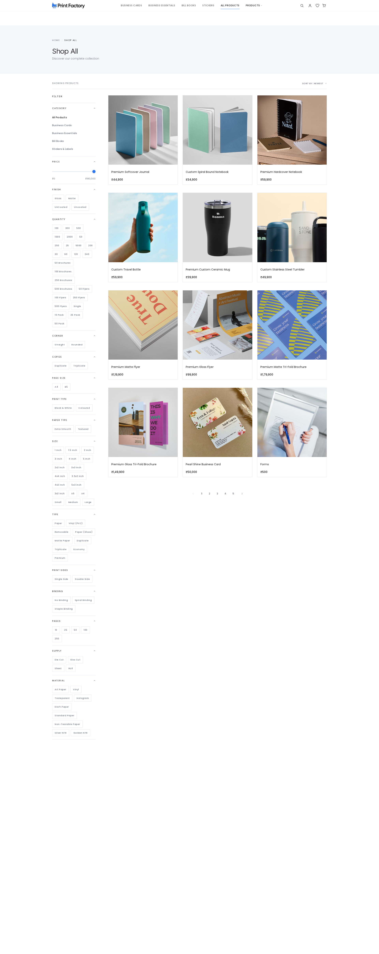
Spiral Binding (83, 600)
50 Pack (59, 323)
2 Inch (87, 450)
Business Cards (62, 125)
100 (57, 228)
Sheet (58, 668)
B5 (66, 386)
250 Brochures (63, 280)
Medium (73, 502)
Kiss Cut (75, 659)
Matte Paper (62, 540)
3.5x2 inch (78, 476)
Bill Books (58, 141)
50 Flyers (84, 288)
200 (90, 245)
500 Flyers (61, 306)
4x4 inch (60, 476)
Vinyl (76, 689)
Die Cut (59, 659)
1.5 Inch (72, 450)
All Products (59, 117)
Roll (70, 668)
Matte (72, 198)
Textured (83, 429)
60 (65, 254)
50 (80, 236)
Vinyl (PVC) (76, 523)
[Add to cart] (173, 109)
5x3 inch (76, 484)
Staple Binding (64, 608)
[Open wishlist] (317, 5)
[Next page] (242, 494)
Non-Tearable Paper (67, 724)
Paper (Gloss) (83, 531)
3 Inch (58, 458)
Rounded (77, 344)
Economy (79, 549)
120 (76, 254)
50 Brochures (63, 262)
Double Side (82, 579)
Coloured (84, 407)
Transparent (62, 698)
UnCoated (61, 207)
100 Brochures (63, 271)
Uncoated (80, 207)
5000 (79, 245)
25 (67, 245)
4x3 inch (60, 484)
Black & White (63, 407)
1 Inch (58, 450)
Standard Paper (64, 715)
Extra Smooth (63, 429)
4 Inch (72, 458)
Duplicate (61, 365)
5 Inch (86, 458)
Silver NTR (61, 732)
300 (67, 228)
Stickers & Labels (62, 149)
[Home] (68, 5)
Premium (60, 558)
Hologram (83, 698)
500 (78, 228)
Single (77, 306)
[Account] (310, 5)
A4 (56, 386)
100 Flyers (60, 297)
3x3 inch (76, 467)
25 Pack (75, 314)
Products (253, 5)
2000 (70, 236)
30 (56, 254)
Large (88, 502)
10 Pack (59, 314)
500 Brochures (63, 288)
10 (56, 629)
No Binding (61, 600)
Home (56, 40)
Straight (60, 344)
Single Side (61, 579)
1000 (57, 236)
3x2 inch (60, 493)
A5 (72, 493)
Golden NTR (80, 732)
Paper (58, 523)
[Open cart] (324, 5)
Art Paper (60, 689)
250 (57, 245)
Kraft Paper (62, 706)
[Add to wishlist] (173, 101)
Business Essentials (64, 133)
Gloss (58, 198)
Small (58, 502)
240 (87, 254)
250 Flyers (79, 297)
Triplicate (79, 365)
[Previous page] (193, 494)
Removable (61, 531)
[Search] (301, 5)
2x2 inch (60, 467)
